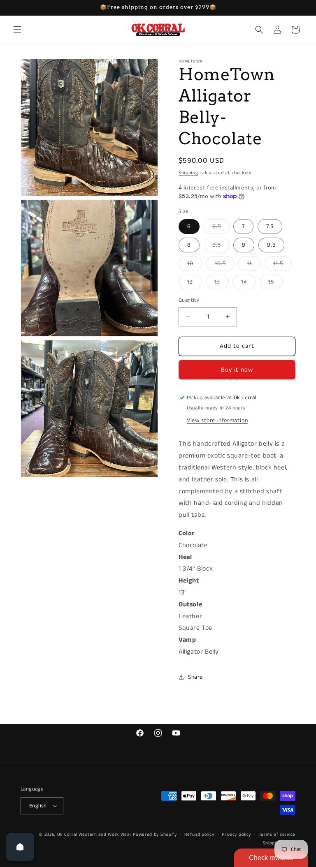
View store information (217, 420)
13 (221, 283)
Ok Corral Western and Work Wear (94, 834)
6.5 (221, 228)
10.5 (225, 265)
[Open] (20, 847)
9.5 (271, 245)
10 (194, 265)
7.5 (270, 226)
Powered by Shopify (155, 834)
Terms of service (277, 834)
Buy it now (237, 369)
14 (248, 283)
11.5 (282, 265)
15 (275, 283)
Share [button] (195, 677)
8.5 (221, 246)
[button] (17, 30)
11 (253, 265)
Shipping (188, 172)
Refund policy (199, 834)
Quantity (189, 300)
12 (194, 283)
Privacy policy (236, 834)
